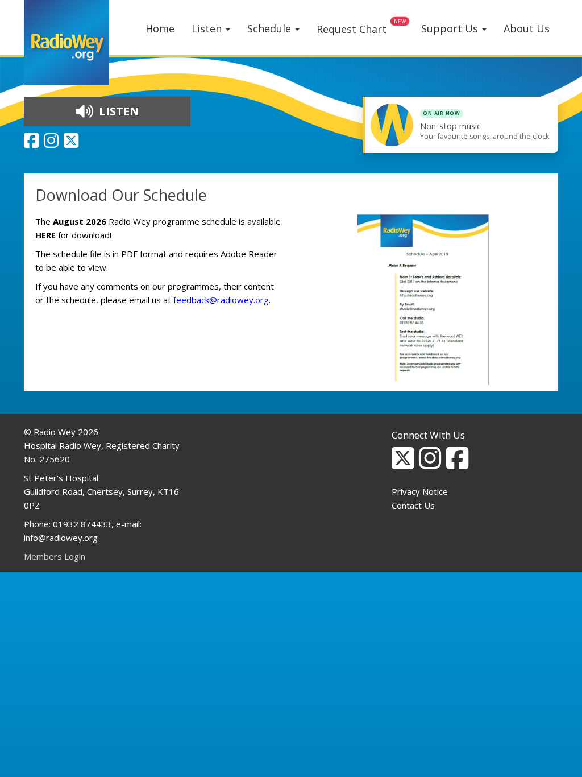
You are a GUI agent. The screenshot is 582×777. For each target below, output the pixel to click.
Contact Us (413, 505)
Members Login (54, 556)
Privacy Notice (420, 491)
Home (160, 28)
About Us (527, 28)
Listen (208, 28)
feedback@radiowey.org (221, 299)
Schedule (270, 28)
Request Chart (351, 29)
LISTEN (117, 111)
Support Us (451, 28)
